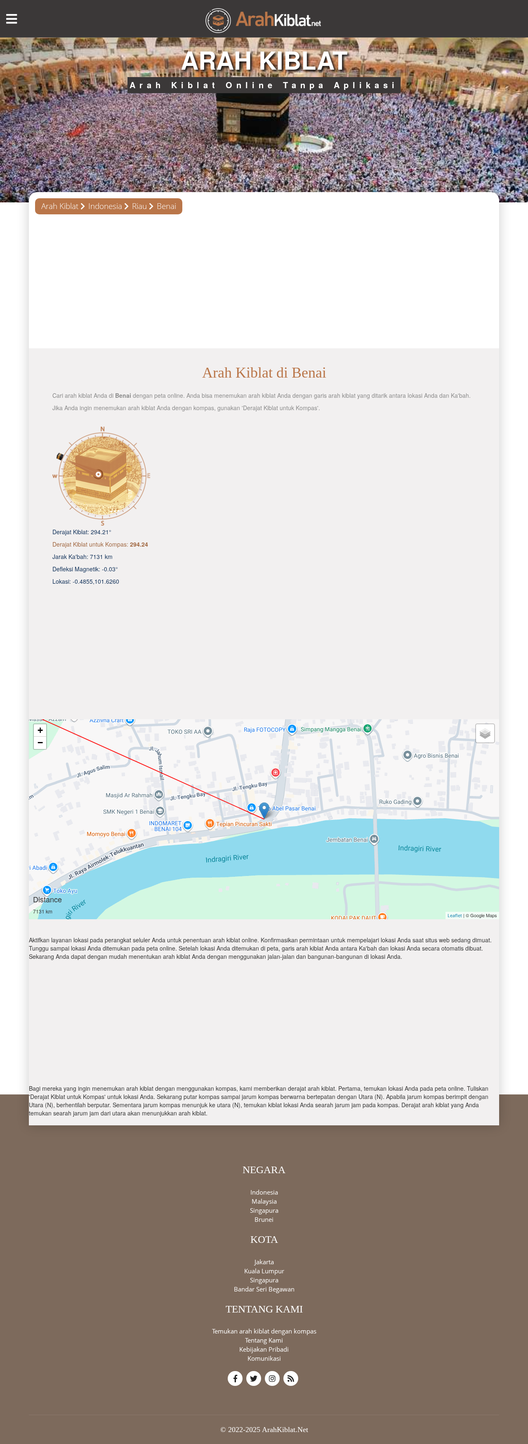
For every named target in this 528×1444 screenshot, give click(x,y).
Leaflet (455, 915)
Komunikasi (264, 1358)
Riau (139, 206)
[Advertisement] (264, 284)
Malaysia (264, 1201)
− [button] (40, 742)
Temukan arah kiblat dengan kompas (264, 1331)
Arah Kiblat (59, 206)
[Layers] (485, 733)
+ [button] (40, 730)
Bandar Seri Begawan (264, 1288)
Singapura (264, 1210)
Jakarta (264, 1261)
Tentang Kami (264, 1340)
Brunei (264, 1219)
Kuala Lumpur (264, 1270)
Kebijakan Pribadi (264, 1349)
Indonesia (105, 206)
